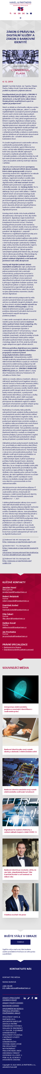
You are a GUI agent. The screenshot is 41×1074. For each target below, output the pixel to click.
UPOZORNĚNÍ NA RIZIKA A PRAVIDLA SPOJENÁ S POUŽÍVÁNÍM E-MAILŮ (12, 1011)
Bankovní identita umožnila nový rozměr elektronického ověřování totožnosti (20, 791)
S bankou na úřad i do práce (15, 915)
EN (19, 13)
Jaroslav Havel (9, 588)
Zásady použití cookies (12, 1003)
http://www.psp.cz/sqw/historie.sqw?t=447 (19, 542)
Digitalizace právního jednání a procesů (19, 650)
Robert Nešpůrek (10, 596)
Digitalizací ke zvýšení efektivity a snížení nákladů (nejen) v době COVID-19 (20, 831)
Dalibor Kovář (9, 623)
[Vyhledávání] (10, 13)
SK (15, 13)
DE (23, 13)
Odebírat (20, 942)
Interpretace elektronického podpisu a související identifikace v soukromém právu (18, 709)
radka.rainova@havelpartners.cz (18, 988)
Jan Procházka (9, 632)
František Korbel (10, 605)
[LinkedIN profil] (27, 13)
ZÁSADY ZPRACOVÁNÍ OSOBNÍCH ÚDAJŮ (11, 999)
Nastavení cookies (10, 1006)
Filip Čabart (7, 614)
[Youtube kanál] (37, 998)
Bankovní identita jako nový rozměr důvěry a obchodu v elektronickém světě (20, 751)
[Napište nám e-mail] (31, 13)
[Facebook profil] (33, 998)
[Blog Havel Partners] (29, 998)
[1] (26, 97)
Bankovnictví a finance (12, 647)
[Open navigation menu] (20, 18)
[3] (11, 371)
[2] (31, 156)
